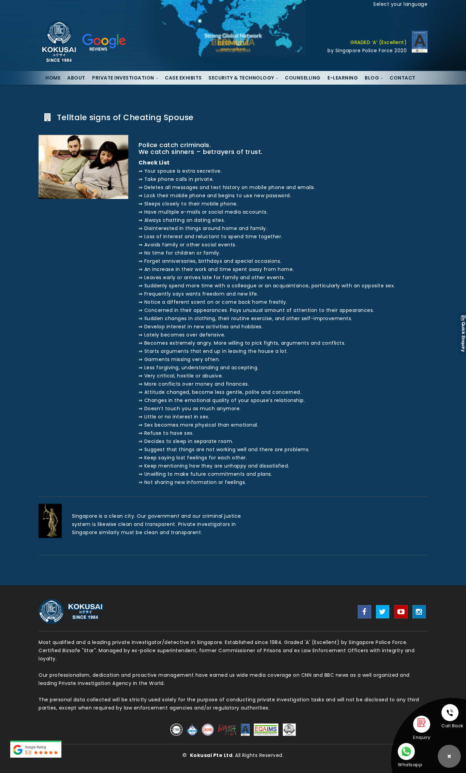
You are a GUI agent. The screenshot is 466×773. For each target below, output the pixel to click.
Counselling (303, 77)
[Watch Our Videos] (401, 611)
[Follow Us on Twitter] (382, 611)
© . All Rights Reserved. (233, 755)
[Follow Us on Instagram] (419, 611)
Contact (403, 77)
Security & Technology (241, 77)
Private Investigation (123, 77)
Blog (372, 77)
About (76, 77)
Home (52, 77)
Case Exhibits (183, 77)
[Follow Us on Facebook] (364, 611)
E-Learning (342, 77)
